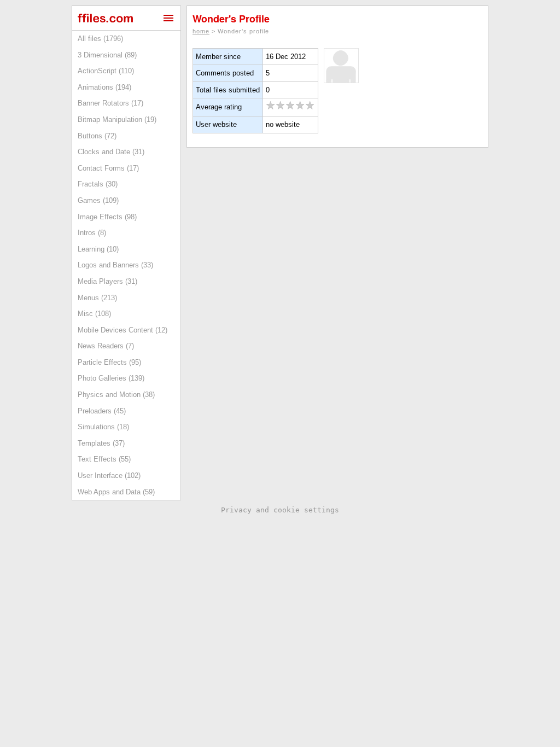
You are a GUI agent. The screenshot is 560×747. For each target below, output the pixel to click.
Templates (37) (101, 443)
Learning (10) (98, 249)
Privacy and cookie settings (280, 510)
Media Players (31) (107, 281)
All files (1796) (100, 38)
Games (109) (98, 200)
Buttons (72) (97, 136)
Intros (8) (92, 233)
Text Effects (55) (104, 459)
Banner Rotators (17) (110, 103)
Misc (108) (94, 314)
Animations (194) (104, 87)
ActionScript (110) (106, 71)
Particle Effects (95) (109, 362)
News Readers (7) (106, 346)
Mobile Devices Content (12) (122, 330)
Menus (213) (97, 298)
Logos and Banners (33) (115, 265)
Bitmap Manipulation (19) (117, 119)
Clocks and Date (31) (111, 152)
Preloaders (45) (102, 411)
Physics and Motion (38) (116, 394)
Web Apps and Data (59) (116, 492)
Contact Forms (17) (108, 168)
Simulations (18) (103, 427)
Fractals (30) (98, 184)
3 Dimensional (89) (107, 55)
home (200, 31)
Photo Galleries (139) (111, 378)
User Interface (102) (109, 475)
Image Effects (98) (107, 217)
